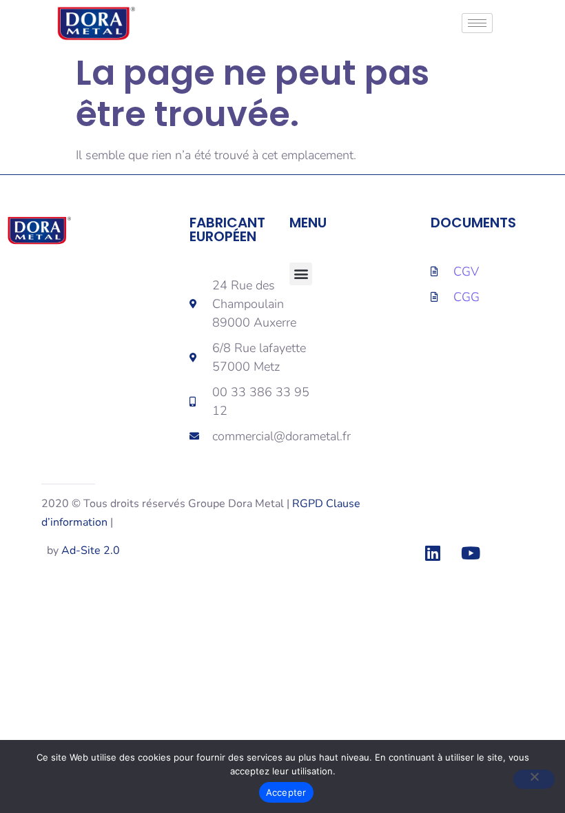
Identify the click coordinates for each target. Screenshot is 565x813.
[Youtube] (470, 553)
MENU (308, 222)
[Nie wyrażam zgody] (534, 779)
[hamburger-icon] (477, 23)
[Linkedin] (432, 553)
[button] (300, 274)
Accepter (286, 792)
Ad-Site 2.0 (90, 550)
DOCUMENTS (473, 222)
